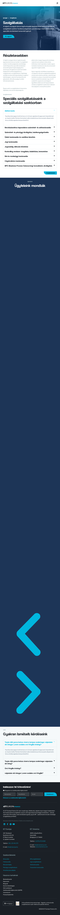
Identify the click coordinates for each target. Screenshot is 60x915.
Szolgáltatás (13, 18)
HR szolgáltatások (35, 859)
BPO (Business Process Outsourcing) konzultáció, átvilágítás (28, 166)
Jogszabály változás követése (16, 147)
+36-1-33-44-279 (13, 843)
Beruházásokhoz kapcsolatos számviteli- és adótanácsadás (28, 127)
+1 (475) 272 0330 (40, 841)
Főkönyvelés (7, 862)
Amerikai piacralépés (9, 870)
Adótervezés (10, 111)
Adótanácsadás (34, 864)
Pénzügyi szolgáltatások (10, 867)
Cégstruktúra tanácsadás (15, 161)
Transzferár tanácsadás (37, 867)
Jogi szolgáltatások (35, 862)
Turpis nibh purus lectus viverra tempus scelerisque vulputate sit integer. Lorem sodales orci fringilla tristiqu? (28, 743)
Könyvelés (6, 859)
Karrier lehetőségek (9, 886)
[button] (30, 110)
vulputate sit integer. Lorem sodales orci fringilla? (24, 773)
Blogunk (5, 883)
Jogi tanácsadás (11, 142)
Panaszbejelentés (8, 894)
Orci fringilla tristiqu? (13, 768)
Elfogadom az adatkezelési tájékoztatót (16, 790)
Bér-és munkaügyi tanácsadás (16, 156)
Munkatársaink (7, 879)
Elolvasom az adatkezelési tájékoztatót (14, 798)
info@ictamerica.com (40, 845)
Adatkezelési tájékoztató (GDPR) (12, 890)
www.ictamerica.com (41, 847)
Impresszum (6, 892)
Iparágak (5, 18)
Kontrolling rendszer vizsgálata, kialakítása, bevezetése (26, 151)
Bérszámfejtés (7, 864)
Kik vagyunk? (8, 36)
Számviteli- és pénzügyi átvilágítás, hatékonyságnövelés (27, 132)
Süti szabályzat (7, 888)
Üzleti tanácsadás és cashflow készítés (20, 137)
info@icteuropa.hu (12, 847)
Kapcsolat (6, 881)
